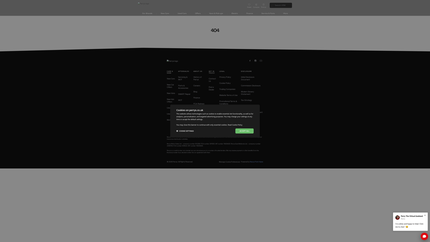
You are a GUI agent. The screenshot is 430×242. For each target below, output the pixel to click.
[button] (185, 131)
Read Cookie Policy (235, 125)
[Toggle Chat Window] (424, 236)
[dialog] (215, 121)
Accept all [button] (244, 131)
